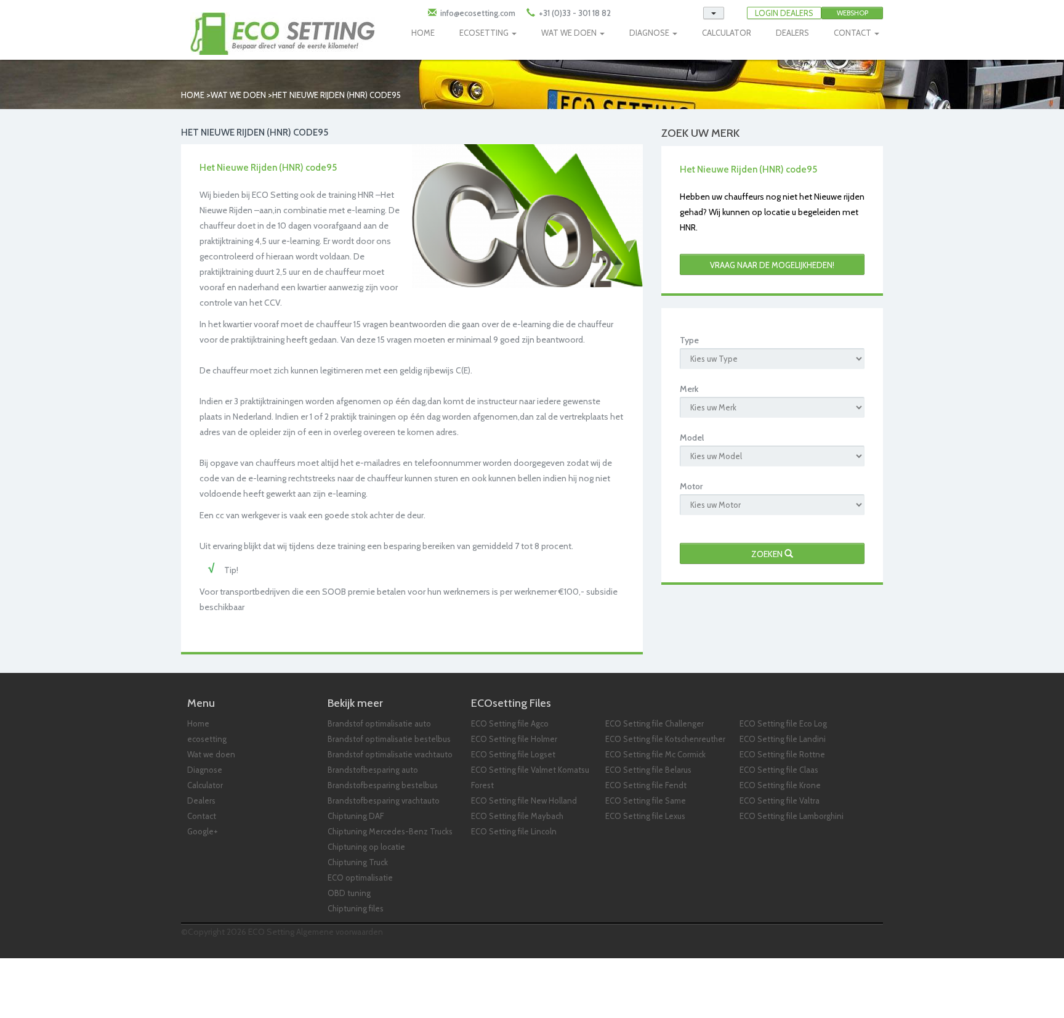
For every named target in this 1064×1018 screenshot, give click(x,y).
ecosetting (207, 739)
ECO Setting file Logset (513, 754)
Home (192, 95)
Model (692, 437)
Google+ (202, 831)
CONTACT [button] (853, 33)
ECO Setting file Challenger (654, 723)
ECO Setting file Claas (779, 770)
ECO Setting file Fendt (646, 785)
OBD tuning (349, 893)
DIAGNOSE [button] (650, 33)
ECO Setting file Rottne (782, 754)
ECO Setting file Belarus (648, 770)
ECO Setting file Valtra (780, 800)
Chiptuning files (356, 908)
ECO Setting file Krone (780, 785)
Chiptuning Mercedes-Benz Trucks (390, 831)
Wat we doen (238, 95)
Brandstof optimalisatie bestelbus (389, 739)
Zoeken (767, 554)
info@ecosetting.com (477, 13)
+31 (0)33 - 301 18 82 (574, 13)
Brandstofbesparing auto (373, 770)
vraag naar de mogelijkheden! (772, 265)
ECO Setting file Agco (510, 723)
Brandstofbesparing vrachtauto (384, 800)
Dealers (201, 800)
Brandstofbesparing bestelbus (383, 785)
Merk (689, 388)
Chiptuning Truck (358, 862)
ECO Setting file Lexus (645, 816)
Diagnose (204, 770)
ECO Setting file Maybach (517, 816)
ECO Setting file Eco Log (783, 723)
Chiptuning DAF (356, 816)
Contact (201, 816)
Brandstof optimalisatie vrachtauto (390, 754)
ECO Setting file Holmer (514, 739)
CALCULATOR (726, 33)
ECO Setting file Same (645, 800)
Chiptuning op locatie (366, 847)
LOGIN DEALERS (784, 13)
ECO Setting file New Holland (524, 800)
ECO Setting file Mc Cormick (655, 754)
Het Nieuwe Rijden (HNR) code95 (336, 95)
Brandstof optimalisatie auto (379, 723)
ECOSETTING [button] (484, 33)
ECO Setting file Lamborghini (792, 816)
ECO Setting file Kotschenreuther (665, 739)
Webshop (852, 13)
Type (689, 340)
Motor (691, 486)
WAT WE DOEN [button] (569, 33)
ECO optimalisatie (360, 877)
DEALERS (792, 33)
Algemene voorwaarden (339, 932)
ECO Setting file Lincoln (514, 831)
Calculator (205, 785)
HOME (423, 33)
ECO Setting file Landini (783, 739)
